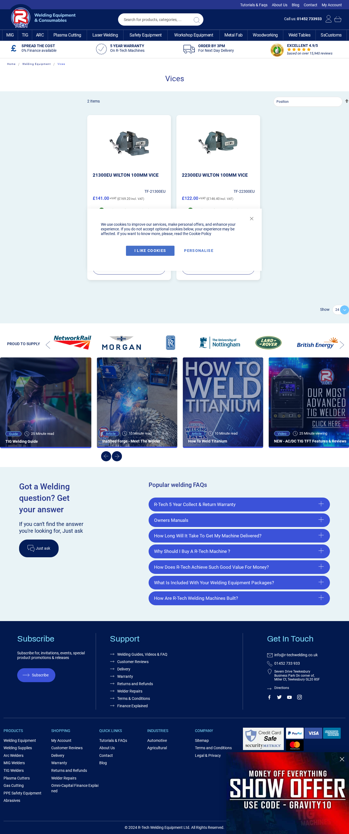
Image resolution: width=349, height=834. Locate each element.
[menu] (174, 35)
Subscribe (40, 675)
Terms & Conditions (133, 698)
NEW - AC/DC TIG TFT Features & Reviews (310, 441)
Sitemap (202, 740)
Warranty (125, 676)
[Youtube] (289, 698)
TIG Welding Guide (21, 441)
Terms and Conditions (213, 748)
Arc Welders (13, 755)
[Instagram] (299, 698)
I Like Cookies (150, 250)
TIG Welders (14, 770)
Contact (310, 5)
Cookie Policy (200, 233)
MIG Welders (14, 763)
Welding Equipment (36, 63)
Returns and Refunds (135, 684)
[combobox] (160, 19)
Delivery (123, 669)
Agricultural (157, 748)
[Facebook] (269, 698)
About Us (279, 5)
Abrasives (12, 800)
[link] (287, 793)
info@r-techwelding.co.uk (296, 655)
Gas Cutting (14, 785)
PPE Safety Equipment (22, 793)
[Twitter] (279, 698)
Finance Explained (132, 706)
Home (11, 63)
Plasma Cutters (17, 778)
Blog (295, 5)
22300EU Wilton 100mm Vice (215, 175)
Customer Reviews (133, 662)
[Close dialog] (342, 759)
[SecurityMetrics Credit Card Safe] (263, 749)
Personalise (198, 250)
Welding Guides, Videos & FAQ (142, 654)
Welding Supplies (18, 748)
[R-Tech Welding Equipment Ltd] (41, 17)
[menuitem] (10, 35)
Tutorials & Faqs (253, 5)
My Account (332, 5)
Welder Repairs (129, 691)
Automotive (157, 740)
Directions (281, 688)
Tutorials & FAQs (113, 740)
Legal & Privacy (208, 755)
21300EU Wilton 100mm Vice (126, 175)
